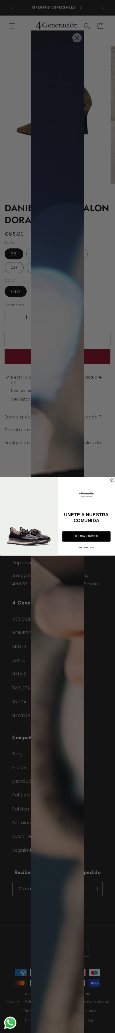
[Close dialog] (112, 480)
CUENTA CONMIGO (86, 536)
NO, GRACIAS (86, 548)
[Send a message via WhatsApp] (10, 1023)
